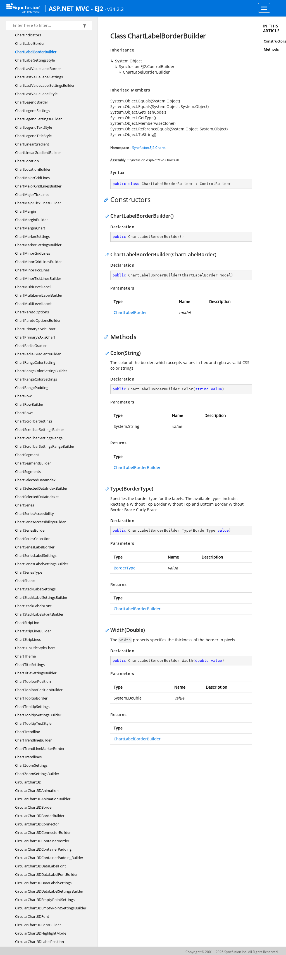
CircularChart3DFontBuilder (38, 924)
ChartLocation (27, 160)
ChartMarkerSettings (32, 236)
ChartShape (25, 580)
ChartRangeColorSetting (35, 362)
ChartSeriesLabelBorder (34, 547)
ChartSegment (27, 454)
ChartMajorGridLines (32, 177)
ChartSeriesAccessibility (34, 513)
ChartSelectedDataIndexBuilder (41, 488)
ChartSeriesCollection (33, 538)
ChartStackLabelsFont (33, 605)
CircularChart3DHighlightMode (40, 933)
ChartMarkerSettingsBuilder (38, 244)
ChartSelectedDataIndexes (37, 496)
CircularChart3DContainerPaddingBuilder (49, 857)
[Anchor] (107, 199)
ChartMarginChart (30, 228)
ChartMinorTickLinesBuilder (38, 278)
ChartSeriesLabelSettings (35, 555)
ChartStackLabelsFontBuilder (39, 614)
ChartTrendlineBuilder (33, 740)
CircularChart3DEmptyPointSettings (45, 899)
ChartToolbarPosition (33, 681)
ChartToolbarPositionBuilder (39, 689)
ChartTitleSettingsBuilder (35, 672)
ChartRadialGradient (32, 345)
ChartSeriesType (28, 572)
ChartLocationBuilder (33, 169)
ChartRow (23, 395)
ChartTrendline (27, 731)
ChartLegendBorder (31, 102)
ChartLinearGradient (32, 144)
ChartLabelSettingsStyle (35, 60)
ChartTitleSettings (30, 664)
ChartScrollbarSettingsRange (39, 437)
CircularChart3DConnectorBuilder (43, 832)
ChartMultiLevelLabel (33, 286)
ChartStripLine (27, 622)
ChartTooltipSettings (32, 706)
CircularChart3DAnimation (37, 790)
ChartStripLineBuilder (33, 630)
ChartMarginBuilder (31, 219)
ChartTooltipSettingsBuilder (38, 714)
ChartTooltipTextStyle (33, 723)
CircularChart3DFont (32, 916)
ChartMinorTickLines (32, 270)
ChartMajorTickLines (32, 194)
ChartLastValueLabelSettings (39, 76)
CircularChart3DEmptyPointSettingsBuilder (50, 908)
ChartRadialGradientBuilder (38, 353)
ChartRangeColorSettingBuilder (41, 370)
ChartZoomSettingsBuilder (37, 773)
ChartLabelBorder (30, 43)
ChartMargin (25, 211)
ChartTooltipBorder (31, 698)
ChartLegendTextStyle (33, 127)
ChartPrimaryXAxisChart (35, 328)
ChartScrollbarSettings (33, 421)
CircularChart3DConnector (37, 824)
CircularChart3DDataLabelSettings (43, 882)
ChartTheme (25, 656)
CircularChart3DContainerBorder (42, 840)
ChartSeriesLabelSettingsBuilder (41, 563)
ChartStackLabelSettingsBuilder (41, 597)
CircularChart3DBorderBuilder (40, 815)
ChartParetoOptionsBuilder (38, 320)
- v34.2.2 (114, 9)
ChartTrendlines (28, 756)
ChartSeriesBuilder (30, 530)
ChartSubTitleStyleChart (35, 647)
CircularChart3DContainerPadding (43, 849)
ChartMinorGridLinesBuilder (38, 261)
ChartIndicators (28, 34)
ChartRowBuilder (29, 404)
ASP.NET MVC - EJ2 (76, 8)
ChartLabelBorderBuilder (35, 51)
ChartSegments (28, 471)
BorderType (124, 568)
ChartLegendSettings (32, 110)
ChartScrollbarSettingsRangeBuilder (44, 446)
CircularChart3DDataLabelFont (40, 866)
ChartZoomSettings (31, 765)
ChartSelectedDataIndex (35, 479)
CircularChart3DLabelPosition (39, 941)
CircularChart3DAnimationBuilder (42, 798)
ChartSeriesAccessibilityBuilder (40, 521)
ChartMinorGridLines (32, 253)
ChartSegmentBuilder (33, 463)
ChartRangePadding (31, 387)
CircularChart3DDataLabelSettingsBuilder (49, 891)
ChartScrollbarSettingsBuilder (39, 429)
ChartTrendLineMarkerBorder (40, 748)
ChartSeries (24, 505)
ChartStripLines (28, 639)
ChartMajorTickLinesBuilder (38, 202)
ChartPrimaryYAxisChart (35, 337)
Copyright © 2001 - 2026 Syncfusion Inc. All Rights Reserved (231, 951)
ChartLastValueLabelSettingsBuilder (45, 85)
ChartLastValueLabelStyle (36, 93)
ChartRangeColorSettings (36, 379)
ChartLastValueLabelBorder (38, 68)
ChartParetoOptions (32, 312)
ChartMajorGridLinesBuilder (38, 186)
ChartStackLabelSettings (35, 589)
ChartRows (24, 412)
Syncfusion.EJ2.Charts (149, 147)
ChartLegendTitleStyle (33, 135)
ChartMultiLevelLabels (33, 303)
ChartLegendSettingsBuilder (38, 118)
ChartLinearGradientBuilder (38, 152)
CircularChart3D (28, 782)
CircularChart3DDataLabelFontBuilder (46, 874)
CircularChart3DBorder (34, 807)
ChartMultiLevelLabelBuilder (38, 295)
